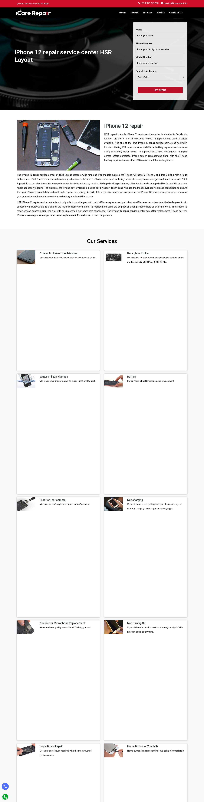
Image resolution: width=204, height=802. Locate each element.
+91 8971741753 (149, 3)
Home (122, 12)
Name (139, 29)
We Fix (161, 12)
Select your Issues (146, 71)
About (134, 12)
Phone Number (144, 43)
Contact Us (176, 12)
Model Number (144, 57)
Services (147, 12)
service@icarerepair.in (175, 3)
